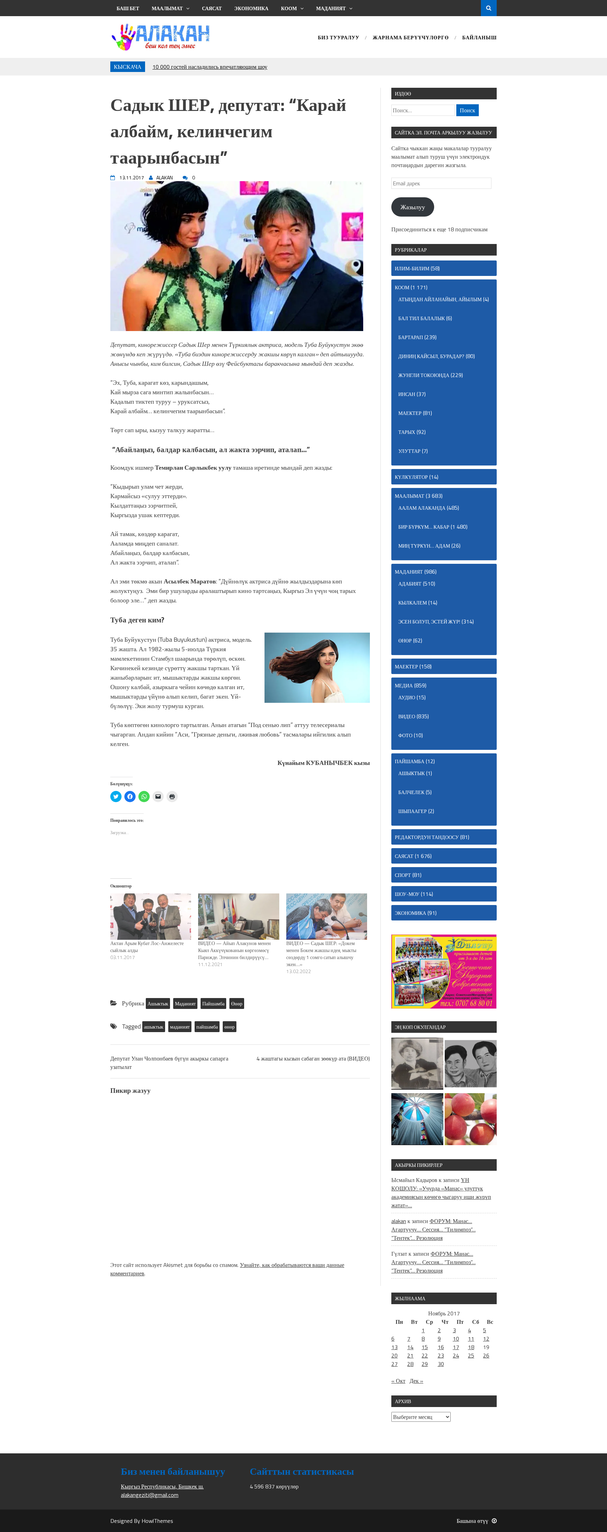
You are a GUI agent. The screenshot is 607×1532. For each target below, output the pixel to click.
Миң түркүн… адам (424, 545)
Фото (405, 735)
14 (410, 1347)
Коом (289, 8)
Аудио (406, 697)
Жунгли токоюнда (423, 375)
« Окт (398, 1380)
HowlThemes (157, 1521)
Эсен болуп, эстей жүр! (429, 621)
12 (486, 1338)
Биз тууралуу (338, 38)
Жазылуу (412, 207)
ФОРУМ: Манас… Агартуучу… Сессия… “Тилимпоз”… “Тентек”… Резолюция (433, 1229)
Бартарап (410, 337)
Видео (406, 716)
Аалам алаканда (421, 507)
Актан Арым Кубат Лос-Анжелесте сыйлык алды (147, 946)
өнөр (229, 1026)
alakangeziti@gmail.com (149, 1495)
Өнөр (236, 1003)
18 (471, 1347)
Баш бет (128, 8)
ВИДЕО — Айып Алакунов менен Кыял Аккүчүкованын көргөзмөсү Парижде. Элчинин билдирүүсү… (234, 950)
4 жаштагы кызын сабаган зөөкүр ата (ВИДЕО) (313, 1058)
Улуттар (409, 451)
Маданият (331, 8)
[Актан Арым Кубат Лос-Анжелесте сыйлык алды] (150, 916)
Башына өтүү (472, 1521)
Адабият (410, 583)
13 (394, 1347)
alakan (398, 1221)
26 (486, 1355)
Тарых (406, 432)
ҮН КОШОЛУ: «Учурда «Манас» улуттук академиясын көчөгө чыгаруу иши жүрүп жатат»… (441, 1192)
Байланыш (479, 38)
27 (394, 1364)
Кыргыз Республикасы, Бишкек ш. (162, 1486)
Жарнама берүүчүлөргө (411, 38)
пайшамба (207, 1026)
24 (456, 1355)
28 (410, 1364)
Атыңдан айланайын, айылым (440, 299)
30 (441, 1364)
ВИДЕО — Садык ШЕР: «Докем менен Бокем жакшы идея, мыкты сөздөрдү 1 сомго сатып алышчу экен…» (321, 953)
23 (441, 1355)
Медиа (404, 685)
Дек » (416, 1380)
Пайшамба (213, 1003)
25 (471, 1355)
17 (456, 1347)
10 (456, 1338)
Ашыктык (158, 1003)
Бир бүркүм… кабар (423, 526)
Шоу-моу (407, 894)
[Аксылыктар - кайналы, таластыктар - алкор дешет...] (471, 1120)
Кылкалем (412, 602)
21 (410, 1355)
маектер (410, 413)
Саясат (212, 8)
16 (441, 1347)
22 (425, 1355)
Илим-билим (412, 268)
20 (394, 1355)
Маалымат (167, 8)
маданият (180, 1026)
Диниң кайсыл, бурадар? (431, 356)
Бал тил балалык (421, 318)
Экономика (251, 8)
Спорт (403, 875)
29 (425, 1364)
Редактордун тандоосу (427, 837)
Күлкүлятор (411, 477)
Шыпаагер (412, 811)
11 (471, 1338)
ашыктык (153, 1026)
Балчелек (411, 792)
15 (425, 1347)
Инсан (406, 394)
